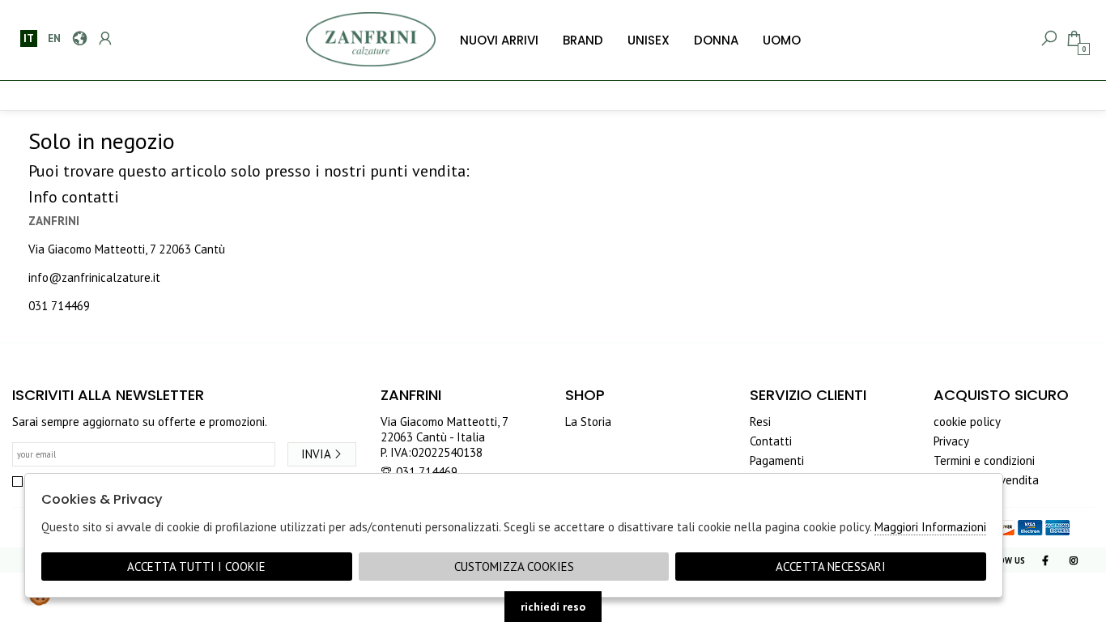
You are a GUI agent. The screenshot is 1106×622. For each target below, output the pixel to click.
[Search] (1048, 38)
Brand (583, 40)
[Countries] (78, 38)
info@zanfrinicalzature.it (94, 277)
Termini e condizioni (984, 460)
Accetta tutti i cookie (196, 566)
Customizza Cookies (514, 566)
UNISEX (648, 40)
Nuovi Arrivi (499, 40)
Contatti (771, 441)
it (28, 38)
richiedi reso (553, 606)
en (54, 38)
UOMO (782, 40)
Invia (316, 454)
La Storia (588, 421)
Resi (760, 421)
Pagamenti (777, 460)
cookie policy (967, 421)
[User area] (104, 38)
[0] (1073, 38)
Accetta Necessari (831, 566)
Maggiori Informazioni (930, 527)
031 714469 (59, 305)
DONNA (716, 40)
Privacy (951, 441)
